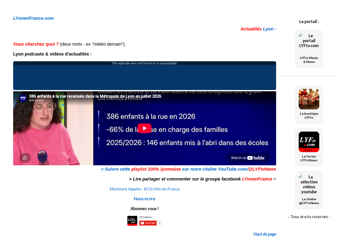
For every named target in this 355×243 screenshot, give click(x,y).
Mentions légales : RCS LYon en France (144, 188)
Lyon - (258, 28)
